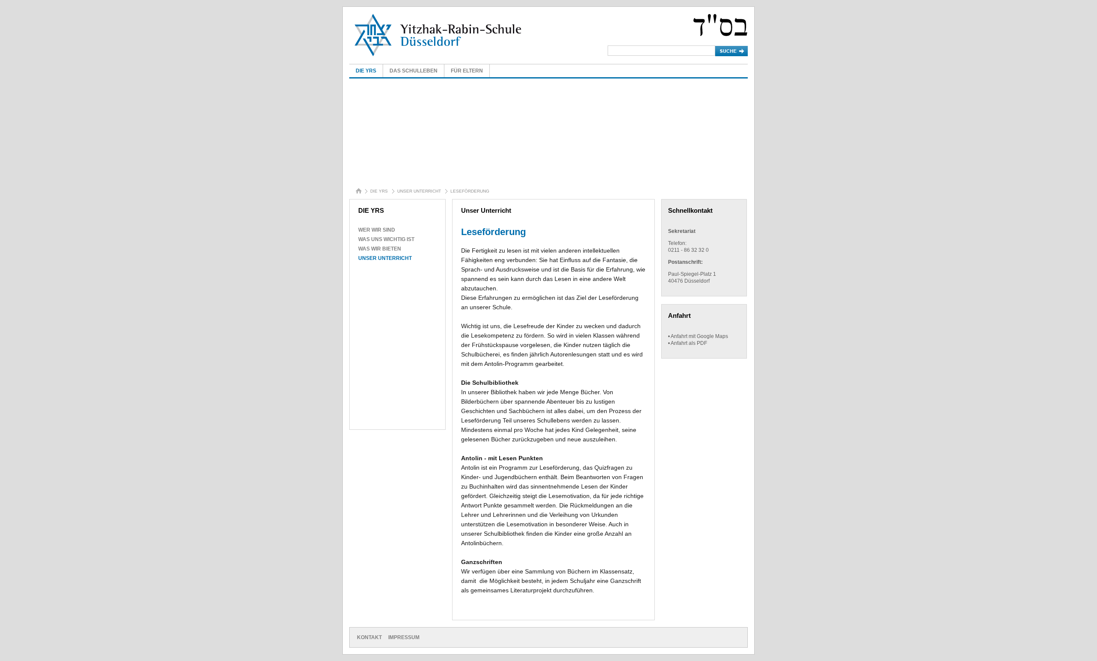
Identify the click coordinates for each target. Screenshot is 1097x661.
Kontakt (369, 637)
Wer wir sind (376, 230)
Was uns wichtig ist (386, 239)
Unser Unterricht (419, 191)
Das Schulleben (414, 71)
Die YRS (366, 71)
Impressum (404, 637)
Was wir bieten (379, 249)
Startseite (360, 192)
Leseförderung (469, 191)
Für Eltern (467, 71)
